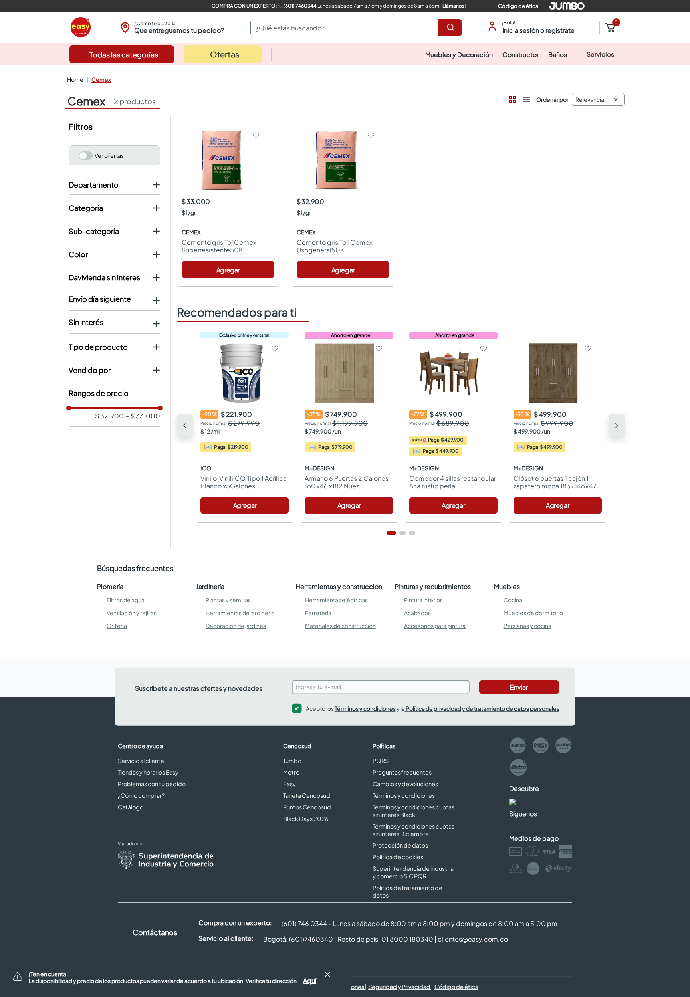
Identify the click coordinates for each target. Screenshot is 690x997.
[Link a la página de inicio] (74, 79)
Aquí (309, 980)
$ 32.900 (109, 416)
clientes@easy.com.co (473, 939)
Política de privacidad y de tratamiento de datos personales (482, 708)
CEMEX (101, 79)
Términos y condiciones (365, 708)
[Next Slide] (617, 425)
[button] (171, 27)
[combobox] (356, 27)
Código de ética (518, 6)
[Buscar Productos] (452, 27)
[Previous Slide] (185, 425)
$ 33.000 (142, 416)
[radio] (512, 98)
